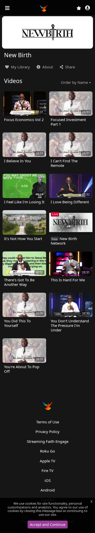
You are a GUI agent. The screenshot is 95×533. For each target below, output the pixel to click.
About (47, 66)
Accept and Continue (47, 524)
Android (48, 489)
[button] (87, 8)
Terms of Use (47, 421)
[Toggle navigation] (8, 8)
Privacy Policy (47, 431)
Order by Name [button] (74, 82)
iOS (48, 480)
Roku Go (47, 450)
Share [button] (69, 66)
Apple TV (47, 460)
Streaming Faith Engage (47, 441)
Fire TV (47, 470)
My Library (20, 66)
